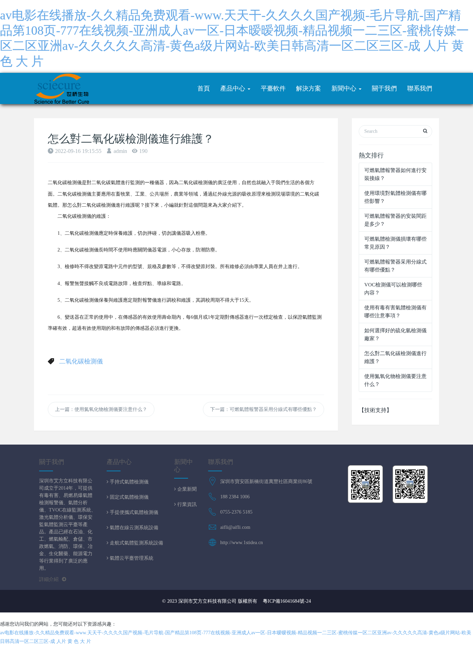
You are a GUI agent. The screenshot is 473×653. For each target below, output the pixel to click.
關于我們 (384, 88)
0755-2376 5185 (236, 512)
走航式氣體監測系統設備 (135, 542)
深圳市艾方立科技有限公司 (207, 601)
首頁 (203, 88)
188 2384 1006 (235, 496)
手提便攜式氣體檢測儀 (133, 512)
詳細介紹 (49, 579)
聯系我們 (419, 88)
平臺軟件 (273, 88)
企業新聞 (186, 489)
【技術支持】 (375, 410)
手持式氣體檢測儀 (128, 481)
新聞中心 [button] (344, 88)
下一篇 (263, 409)
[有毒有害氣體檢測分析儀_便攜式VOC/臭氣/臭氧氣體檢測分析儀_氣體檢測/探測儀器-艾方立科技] (61, 88)
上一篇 (101, 409)
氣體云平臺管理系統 (130, 558)
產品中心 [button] (233, 88)
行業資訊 (186, 504)
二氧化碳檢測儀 (81, 361)
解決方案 (308, 88)
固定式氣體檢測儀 (128, 497)
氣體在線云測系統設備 (133, 527)
